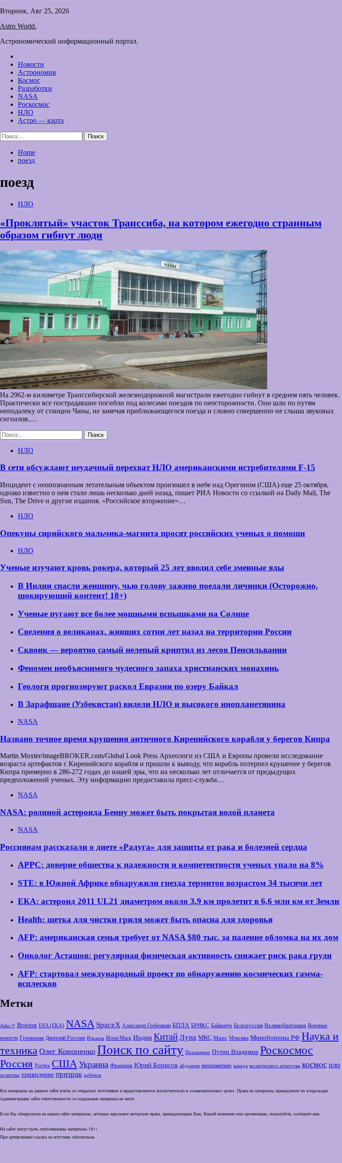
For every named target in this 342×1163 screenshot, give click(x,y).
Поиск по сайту (140, 1049)
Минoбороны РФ (275, 1037)
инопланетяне (216, 1066)
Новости (31, 64)
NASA (28, 96)
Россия (16, 1063)
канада (240, 1065)
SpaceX (108, 1025)
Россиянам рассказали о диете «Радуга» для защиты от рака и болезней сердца (153, 847)
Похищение (197, 1052)
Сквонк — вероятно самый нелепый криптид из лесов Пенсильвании (152, 649)
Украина (93, 1064)
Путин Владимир (235, 1052)
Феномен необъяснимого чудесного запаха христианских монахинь (148, 668)
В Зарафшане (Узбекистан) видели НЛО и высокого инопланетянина (151, 704)
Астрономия (37, 72)
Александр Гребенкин (146, 1026)
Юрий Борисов (156, 1065)
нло (334, 1065)
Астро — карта (41, 120)
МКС (205, 1037)
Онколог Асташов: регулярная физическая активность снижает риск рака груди (175, 955)
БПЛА (180, 1025)
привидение (37, 1074)
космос (314, 1064)
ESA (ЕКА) (51, 1025)
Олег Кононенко (67, 1051)
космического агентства (274, 1065)
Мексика (238, 1038)
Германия (32, 1038)
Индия (142, 1037)
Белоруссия (248, 1025)
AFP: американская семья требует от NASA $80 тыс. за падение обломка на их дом (178, 937)
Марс (220, 1037)
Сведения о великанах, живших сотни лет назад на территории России (155, 631)
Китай (166, 1037)
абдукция (189, 1065)
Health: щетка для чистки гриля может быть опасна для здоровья (145, 919)
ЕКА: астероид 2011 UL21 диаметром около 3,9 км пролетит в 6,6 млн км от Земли (178, 901)
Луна (187, 1037)
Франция (121, 1065)
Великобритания (285, 1025)
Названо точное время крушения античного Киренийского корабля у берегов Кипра (165, 738)
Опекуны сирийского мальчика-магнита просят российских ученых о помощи (152, 533)
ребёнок (92, 1075)
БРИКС (200, 1025)
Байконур (221, 1026)
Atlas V (7, 1025)
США (64, 1064)
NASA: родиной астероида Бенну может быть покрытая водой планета (137, 812)
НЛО (25, 112)
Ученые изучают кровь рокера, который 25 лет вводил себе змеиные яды (142, 567)
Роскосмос (33, 104)
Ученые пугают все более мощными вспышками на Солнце (133, 613)
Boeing (27, 1025)
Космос (29, 80)
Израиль (95, 1038)
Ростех (42, 1066)
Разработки (35, 88)
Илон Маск (118, 1038)
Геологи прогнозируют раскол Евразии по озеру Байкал (128, 686)
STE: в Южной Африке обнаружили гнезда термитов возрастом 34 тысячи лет (170, 883)
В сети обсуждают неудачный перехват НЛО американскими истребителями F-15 (157, 467)
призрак (69, 1074)
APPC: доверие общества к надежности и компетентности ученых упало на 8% (171, 864)
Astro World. (18, 26)
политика (10, 1075)
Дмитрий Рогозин (65, 1038)
